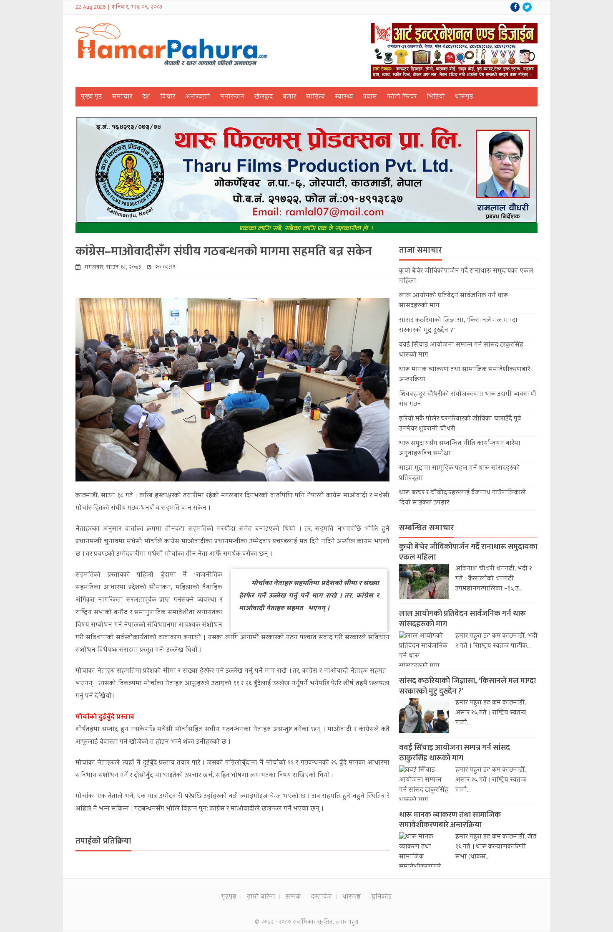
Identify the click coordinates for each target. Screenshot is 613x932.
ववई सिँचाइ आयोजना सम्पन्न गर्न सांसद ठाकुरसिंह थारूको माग (454, 753)
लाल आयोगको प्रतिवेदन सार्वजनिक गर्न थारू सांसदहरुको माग (462, 619)
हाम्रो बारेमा (261, 897)
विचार (167, 97)
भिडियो (436, 97)
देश (146, 97)
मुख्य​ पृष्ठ (91, 97)
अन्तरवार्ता (197, 97)
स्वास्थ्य (344, 97)
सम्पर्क (293, 897)
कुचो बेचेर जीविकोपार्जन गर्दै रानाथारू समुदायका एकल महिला (468, 552)
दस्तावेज (321, 897)
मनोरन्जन (232, 97)
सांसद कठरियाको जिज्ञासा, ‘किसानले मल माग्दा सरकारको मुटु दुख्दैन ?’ (467, 686)
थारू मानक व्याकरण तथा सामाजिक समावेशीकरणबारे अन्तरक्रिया (450, 820)
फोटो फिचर (402, 97)
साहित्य (315, 97)
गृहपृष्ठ (228, 897)
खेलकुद (263, 97)
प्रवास (370, 97)
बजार (289, 97)
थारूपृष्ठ (464, 97)
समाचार (122, 97)
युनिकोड (381, 897)
